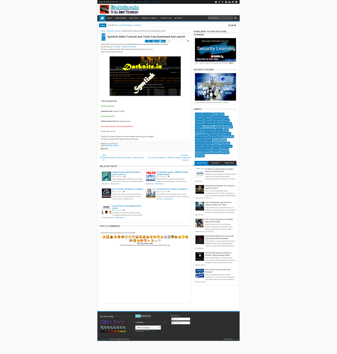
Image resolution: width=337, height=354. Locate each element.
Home (102, 18)
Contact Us (157, 2)
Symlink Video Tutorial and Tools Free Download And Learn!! (146, 36)
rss (226, 2)
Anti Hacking (207, 114)
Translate (153, 331)
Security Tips (166, 18)
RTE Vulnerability (202, 137)
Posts (176, 319)
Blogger (235, 339)
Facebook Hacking (143, 2)
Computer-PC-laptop (203, 117)
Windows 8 (224, 149)
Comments (215, 163)
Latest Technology (208, 130)
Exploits (226, 120)
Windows (215, 149)
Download (199, 120)
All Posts (178, 18)
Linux (226, 130)
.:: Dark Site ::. (104, 339)
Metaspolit (199, 133)
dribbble (233, 2)
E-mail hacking (216, 120)
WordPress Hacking (203, 153)
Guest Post (133, 18)
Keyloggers (228, 127)
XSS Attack (215, 153)
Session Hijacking (219, 140)
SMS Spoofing (228, 137)
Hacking (109, 145)
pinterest (236, 2)
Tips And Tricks (201, 143)
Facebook (199, 124)
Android (198, 114)
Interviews (219, 127)
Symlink (116, 145)
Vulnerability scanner (203, 146)
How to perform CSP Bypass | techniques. (128, 25)
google (222, 2)
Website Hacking (226, 146)
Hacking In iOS (208, 127)
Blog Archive (229, 163)
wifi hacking (200, 156)
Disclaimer (122, 2)
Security (209, 140)
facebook (219, 2)
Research (213, 137)
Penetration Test (225, 133)
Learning (219, 130)
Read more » (115, 184)
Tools (210, 143)
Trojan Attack (225, 143)
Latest (198, 130)
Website (215, 146)
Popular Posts (202, 163)
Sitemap (131, 2)
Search (235, 18)
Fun (216, 124)
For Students (208, 124)
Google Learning (225, 124)
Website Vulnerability (203, 149)
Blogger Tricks (219, 114)
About (109, 18)
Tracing (216, 143)
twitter (216, 2)
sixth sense (225, 153)
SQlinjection (200, 140)
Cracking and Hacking (220, 117)
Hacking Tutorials (148, 18)
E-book (207, 120)
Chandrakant (113, 144)
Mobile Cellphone (211, 133)
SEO (220, 137)
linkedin (229, 2)
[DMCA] (143, 317)
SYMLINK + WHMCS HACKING (125, 47)
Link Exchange (120, 18)
